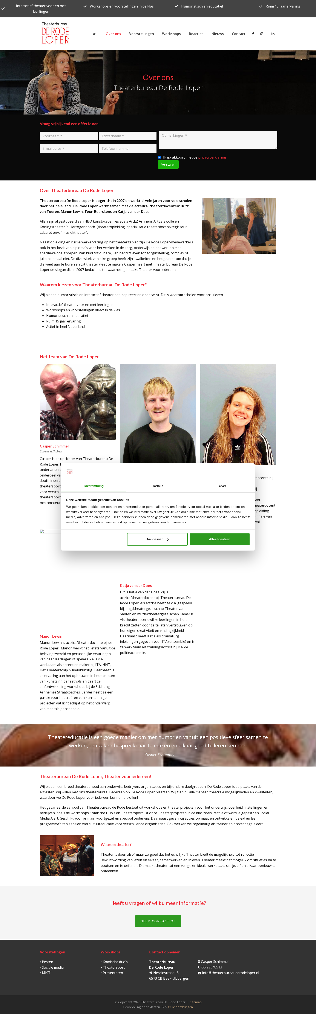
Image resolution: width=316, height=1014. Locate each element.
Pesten (47, 961)
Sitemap (196, 1002)
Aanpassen (155, 539)
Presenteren (113, 972)
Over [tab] (222, 486)
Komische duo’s (115, 961)
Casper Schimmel (54, 446)
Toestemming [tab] (93, 486)
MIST (46, 972)
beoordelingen (180, 1007)
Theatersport (114, 967)
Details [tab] (158, 486)
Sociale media (53, 967)
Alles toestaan (219, 539)
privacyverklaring (212, 157)
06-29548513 (211, 967)
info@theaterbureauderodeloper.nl (230, 972)
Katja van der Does (136, 585)
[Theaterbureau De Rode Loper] (95, 33)
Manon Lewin (51, 636)
